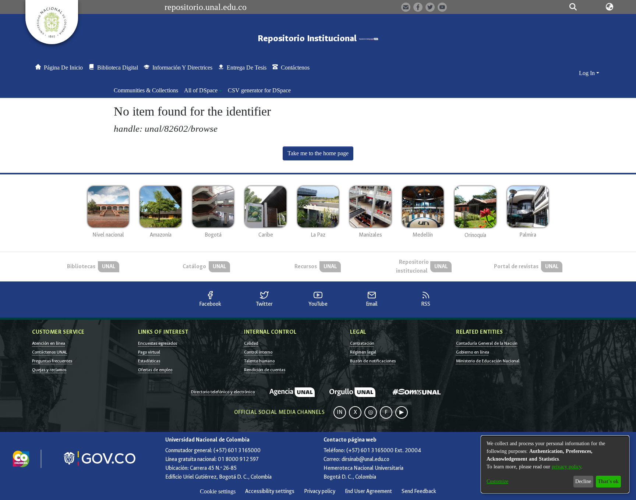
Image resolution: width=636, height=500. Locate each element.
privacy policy (566, 466)
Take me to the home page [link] (318, 153)
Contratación (362, 343)
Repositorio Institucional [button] (308, 38)
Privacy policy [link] (319, 491)
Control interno (258, 352)
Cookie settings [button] (218, 491)
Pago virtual (149, 352)
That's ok (608, 481)
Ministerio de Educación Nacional (487, 361)
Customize (497, 481)
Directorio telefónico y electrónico (223, 392)
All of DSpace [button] (201, 90)
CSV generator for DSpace (259, 90)
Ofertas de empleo (155, 370)
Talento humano (259, 361)
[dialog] (555, 464)
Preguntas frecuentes (52, 361)
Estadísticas (149, 361)
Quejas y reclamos (49, 370)
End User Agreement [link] (368, 491)
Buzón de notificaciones (373, 361)
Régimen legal (363, 352)
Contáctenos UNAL (49, 352)
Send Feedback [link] (419, 491)
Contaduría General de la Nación (486, 343)
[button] (572, 7)
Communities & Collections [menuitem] (146, 90)
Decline (583, 481)
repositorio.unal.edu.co (206, 7)
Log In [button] (587, 73)
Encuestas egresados (157, 343)
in (340, 412)
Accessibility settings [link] (269, 491)
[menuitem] (203, 90)
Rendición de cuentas (264, 370)
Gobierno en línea (472, 352)
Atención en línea (48, 343)
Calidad (251, 343)
